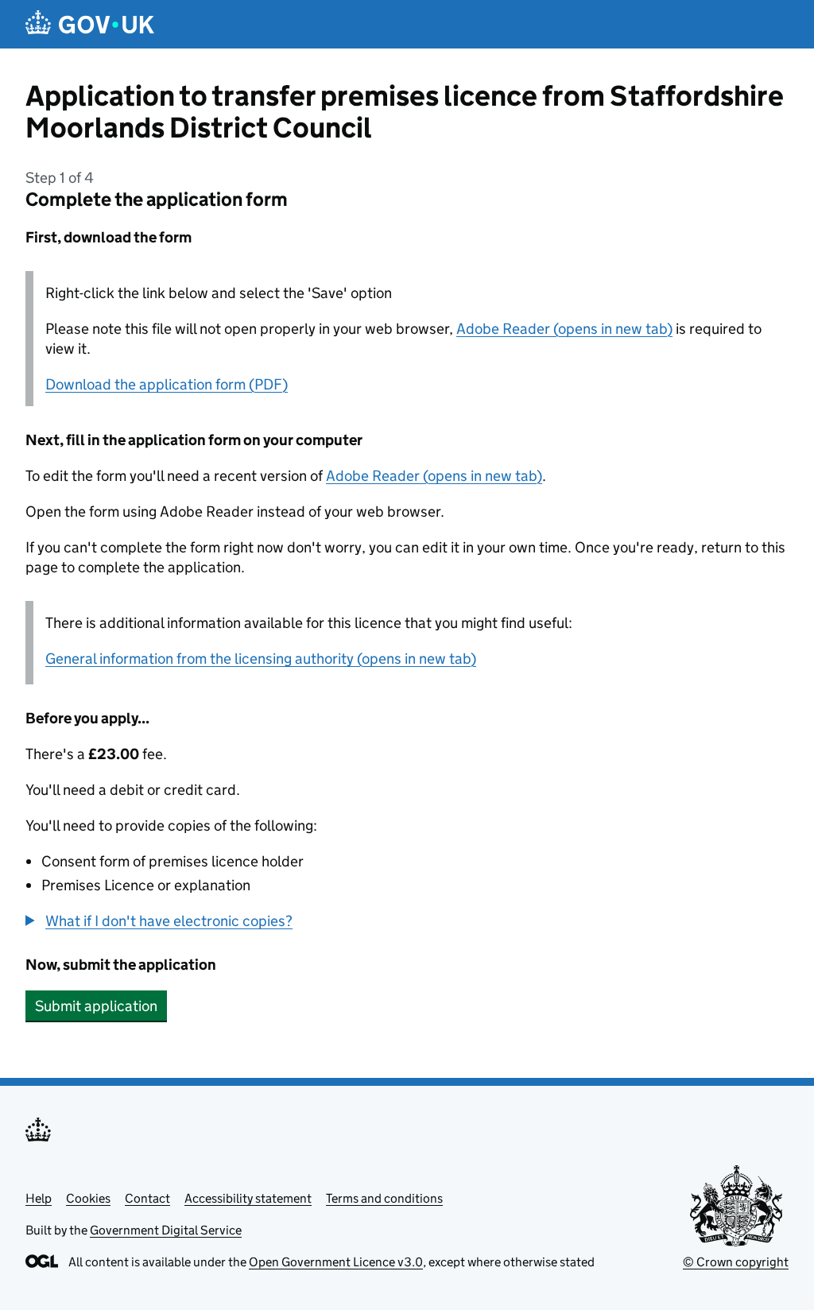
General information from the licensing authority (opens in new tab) (260, 658)
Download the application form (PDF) (166, 384)
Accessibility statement (248, 1198)
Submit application (96, 1006)
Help (38, 1198)
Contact (147, 1198)
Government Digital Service (166, 1230)
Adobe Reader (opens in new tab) (564, 329)
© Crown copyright (736, 1261)
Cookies (88, 1198)
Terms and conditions (384, 1198)
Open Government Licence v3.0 (336, 1261)
